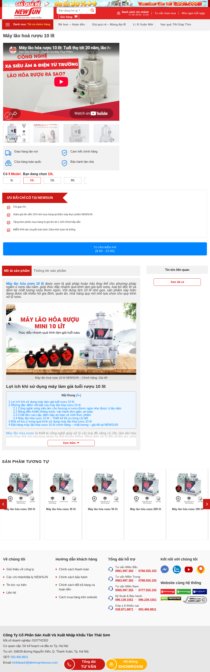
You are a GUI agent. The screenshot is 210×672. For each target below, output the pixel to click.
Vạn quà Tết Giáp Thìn (175, 24)
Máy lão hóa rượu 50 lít (103, 509)
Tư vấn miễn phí (105, 249)
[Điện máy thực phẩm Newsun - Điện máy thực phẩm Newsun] (28, 13)
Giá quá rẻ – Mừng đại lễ (109, 24)
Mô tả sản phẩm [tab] (17, 270)
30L (73, 180)
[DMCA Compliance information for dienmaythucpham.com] (195, 599)
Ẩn (78, 395)
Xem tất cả (177, 282)
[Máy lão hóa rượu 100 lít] (189, 488)
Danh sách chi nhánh (135, 13)
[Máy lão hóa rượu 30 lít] (63, 488)
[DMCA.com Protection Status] (171, 599)
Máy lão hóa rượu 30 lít (61, 509)
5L (11, 180)
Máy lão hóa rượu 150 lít (19, 509)
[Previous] (10, 82)
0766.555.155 (147, 571)
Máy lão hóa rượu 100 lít (187, 509)
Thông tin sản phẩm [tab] (50, 270)
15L (52, 180)
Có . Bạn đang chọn (28, 174)
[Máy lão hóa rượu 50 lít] (105, 488)
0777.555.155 (147, 590)
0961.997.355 (124, 571)
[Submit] (92, 10)
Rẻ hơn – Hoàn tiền (71, 24)
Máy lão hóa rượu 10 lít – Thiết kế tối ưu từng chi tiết (50, 418)
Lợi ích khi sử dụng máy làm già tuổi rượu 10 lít (41, 401)
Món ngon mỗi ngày (193, 13)
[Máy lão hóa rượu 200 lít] (147, 488)
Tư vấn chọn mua (165, 13)
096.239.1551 (147, 599)
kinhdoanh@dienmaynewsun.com (35, 662)
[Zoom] (9, 116)
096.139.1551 (124, 599)
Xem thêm (69, 442)
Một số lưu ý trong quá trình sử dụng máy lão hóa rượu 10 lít (50, 421)
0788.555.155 (147, 580)
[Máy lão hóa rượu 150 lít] (21, 488)
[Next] (112, 82)
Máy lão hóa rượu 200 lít (145, 509)
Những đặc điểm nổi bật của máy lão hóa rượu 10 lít (44, 405)
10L (32, 180)
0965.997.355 (124, 590)
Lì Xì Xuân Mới (143, 24)
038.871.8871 (124, 609)
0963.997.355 (124, 580)
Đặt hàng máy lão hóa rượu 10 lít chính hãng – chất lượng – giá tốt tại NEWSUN (63, 424)
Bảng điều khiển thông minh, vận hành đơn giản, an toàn (53, 411)
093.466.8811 (147, 609)
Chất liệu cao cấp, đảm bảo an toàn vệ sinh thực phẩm (52, 415)
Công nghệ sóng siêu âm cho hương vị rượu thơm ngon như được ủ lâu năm (67, 408)
